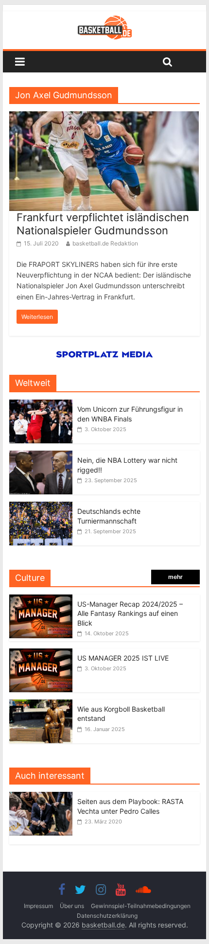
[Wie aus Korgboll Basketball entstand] (40, 704)
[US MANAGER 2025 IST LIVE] (40, 653)
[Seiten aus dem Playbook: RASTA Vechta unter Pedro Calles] (43, 797)
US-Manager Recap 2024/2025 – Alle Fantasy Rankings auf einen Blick (130, 613)
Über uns (72, 905)
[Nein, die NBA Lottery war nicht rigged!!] (40, 456)
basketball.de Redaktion (105, 243)
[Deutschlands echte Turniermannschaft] (40, 507)
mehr (175, 576)
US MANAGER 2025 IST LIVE (123, 658)
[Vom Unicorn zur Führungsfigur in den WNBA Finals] (40, 405)
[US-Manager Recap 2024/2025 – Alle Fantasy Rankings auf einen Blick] (40, 599)
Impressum (38, 905)
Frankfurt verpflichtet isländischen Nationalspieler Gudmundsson (103, 223)
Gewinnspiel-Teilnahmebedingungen (141, 905)
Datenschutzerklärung (107, 915)
